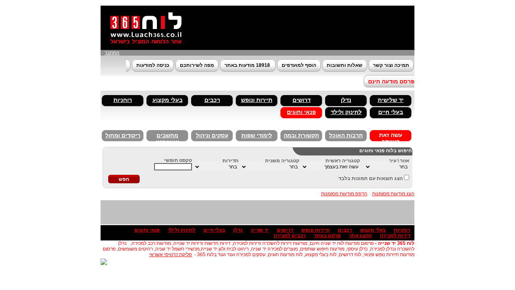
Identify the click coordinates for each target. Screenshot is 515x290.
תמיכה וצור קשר (391, 65)
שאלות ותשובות (345, 65)
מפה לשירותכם (197, 65)
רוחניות (122, 100)
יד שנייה (260, 230)
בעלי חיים (390, 112)
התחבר (112, 53)
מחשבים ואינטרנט (167, 137)
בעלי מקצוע (167, 100)
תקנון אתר (360, 235)
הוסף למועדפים (299, 65)
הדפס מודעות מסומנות (344, 194)
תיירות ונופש (256, 100)
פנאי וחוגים (301, 112)
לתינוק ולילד (346, 112)
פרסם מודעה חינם (391, 81)
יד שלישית (391, 100)
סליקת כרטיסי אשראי (170, 254)
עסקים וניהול (212, 135)
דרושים (302, 100)
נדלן (346, 100)
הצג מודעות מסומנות (393, 194)
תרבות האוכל (346, 135)
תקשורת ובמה (301, 135)
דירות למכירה (395, 235)
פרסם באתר (327, 235)
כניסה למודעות (152, 65)
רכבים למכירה (290, 235)
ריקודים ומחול (122, 135)
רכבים (212, 100)
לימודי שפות (256, 135)
